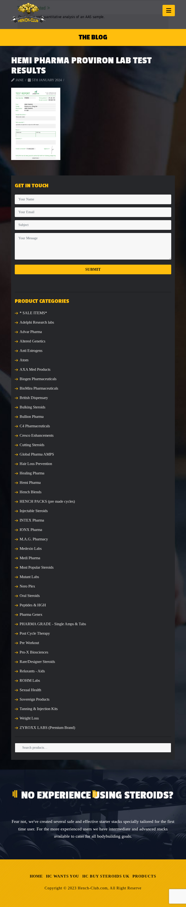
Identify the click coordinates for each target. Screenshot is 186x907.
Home (36, 876)
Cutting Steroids (32, 445)
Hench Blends (30, 492)
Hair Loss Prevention (36, 464)
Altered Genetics (32, 341)
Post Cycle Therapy (35, 633)
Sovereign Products (34, 699)
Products (144, 876)
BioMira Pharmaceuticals (39, 388)
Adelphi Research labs (37, 322)
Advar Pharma (31, 332)
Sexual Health (30, 690)
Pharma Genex (31, 614)
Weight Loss (29, 718)
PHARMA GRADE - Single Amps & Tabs (53, 624)
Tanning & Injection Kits (39, 709)
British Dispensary (34, 398)
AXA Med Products (35, 369)
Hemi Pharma (30, 482)
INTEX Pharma (32, 520)
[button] (169, 10)
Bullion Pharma (32, 416)
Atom (24, 360)
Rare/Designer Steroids (37, 662)
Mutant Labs (29, 577)
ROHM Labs (30, 680)
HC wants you (62, 876)
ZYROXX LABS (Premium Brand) (47, 728)
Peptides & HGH (33, 605)
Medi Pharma (30, 558)
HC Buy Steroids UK (105, 876)
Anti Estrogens (31, 350)
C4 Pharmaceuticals (35, 426)
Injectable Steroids (34, 511)
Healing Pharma (32, 473)
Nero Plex (27, 586)
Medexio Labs (31, 548)
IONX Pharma (31, 530)
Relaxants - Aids (32, 671)
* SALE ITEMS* (33, 313)
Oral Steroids (30, 596)
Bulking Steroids (32, 407)
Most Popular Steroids (37, 567)
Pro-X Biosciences (34, 652)
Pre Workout (29, 643)
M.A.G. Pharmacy (34, 539)
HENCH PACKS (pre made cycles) (47, 501)
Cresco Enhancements (37, 435)
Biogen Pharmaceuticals (38, 379)
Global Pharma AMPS (37, 454)
